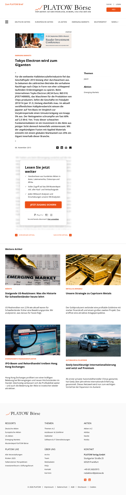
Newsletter (116, 22)
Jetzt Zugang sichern (43, 204)
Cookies (93, 487)
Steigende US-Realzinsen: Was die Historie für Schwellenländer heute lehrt (30, 295)
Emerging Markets (80, 22)
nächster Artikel (61, 235)
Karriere (48, 473)
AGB (72, 487)
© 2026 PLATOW (34, 487)
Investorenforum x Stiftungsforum (19, 465)
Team (47, 458)
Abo (113, 9)
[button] (57, 147)
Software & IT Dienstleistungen (57, 439)
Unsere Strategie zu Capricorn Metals (88, 293)
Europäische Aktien (44, 22)
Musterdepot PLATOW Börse (16, 443)
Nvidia (86, 439)
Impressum (49, 487)
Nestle (86, 436)
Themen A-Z (50, 428)
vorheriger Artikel (27, 235)
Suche (108, 4)
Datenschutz (62, 487)
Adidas (87, 432)
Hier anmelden (53, 219)
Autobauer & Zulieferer (54, 432)
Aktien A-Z (88, 428)
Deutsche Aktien (22, 22)
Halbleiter (49, 436)
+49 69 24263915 (91, 469)
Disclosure (82, 487)
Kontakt (48, 469)
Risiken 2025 (10, 458)
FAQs (47, 465)
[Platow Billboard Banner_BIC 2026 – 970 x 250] (43, 40)
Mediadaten (50, 462)
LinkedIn (89, 480)
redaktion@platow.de (94, 473)
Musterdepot (100, 22)
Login (118, 4)
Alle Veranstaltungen (13, 454)
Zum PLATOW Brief (14, 4)
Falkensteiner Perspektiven (16, 462)
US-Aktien (62, 22)
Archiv (47, 454)
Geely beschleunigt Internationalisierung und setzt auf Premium (91, 366)
